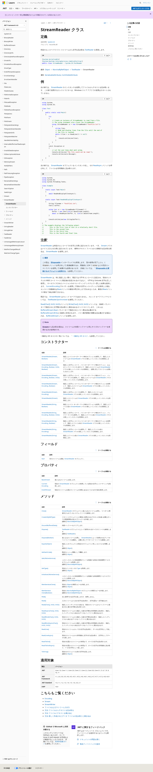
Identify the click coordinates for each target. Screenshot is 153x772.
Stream (104, 245)
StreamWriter (50, 704)
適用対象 (131, 46)
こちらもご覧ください (135, 49)
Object (47, 69)
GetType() (45, 568)
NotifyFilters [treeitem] (8, 166)
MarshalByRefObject (61, 69)
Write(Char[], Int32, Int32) (78, 304)
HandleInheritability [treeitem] (11, 140)
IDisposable (55, 262)
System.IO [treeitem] (7, 34)
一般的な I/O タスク (80, 336)
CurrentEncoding (53, 286)
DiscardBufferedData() (49, 525)
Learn (43, 23)
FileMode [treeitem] (7, 106)
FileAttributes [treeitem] (9, 91)
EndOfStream (46, 490)
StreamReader (56, 87)
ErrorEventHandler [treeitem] (10, 79)
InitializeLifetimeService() (50, 574)
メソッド (131, 43)
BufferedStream (52, 316)
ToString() (45, 652)
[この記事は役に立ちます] (128, 59)
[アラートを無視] (150, 14)
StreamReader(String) (49, 435)
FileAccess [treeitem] (7, 87)
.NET (49, 23)
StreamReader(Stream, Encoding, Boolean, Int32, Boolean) (51, 367)
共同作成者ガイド (55, 742)
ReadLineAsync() (47, 635)
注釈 (129, 32)
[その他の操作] (110, 23)
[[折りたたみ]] (26, 21)
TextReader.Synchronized (57, 299)
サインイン (147, 3)
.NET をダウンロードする (141, 8)
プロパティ (131, 40)
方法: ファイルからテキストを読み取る (59, 710)
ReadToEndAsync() (48, 645)
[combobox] (14, 25)
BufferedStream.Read (49, 310)
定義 (129, 27)
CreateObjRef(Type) (48, 517)
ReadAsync (97, 165)
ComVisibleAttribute (70, 75)
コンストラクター (134, 35)
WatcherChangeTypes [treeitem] (11, 253)
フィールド (131, 38)
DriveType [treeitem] (7, 68)
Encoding (48, 698)
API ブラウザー (58, 23)
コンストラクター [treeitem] (11, 207)
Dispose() (45, 529)
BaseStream (46, 480)
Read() (44, 601)
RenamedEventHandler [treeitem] (12, 185)
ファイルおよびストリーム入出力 (57, 707)
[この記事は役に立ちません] (130, 59)
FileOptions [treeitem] (8, 114)
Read (59, 289)
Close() (44, 511)
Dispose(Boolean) (48, 538)
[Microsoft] (3, 2)
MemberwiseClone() (48, 584)
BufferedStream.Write (49, 313)
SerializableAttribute (53, 75)
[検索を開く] (140, 3)
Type (78, 568)
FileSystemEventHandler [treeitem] (12, 129)
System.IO (51, 42)
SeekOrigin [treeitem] (8, 192)
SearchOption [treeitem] (9, 188)
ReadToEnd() (46, 642)
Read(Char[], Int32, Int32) (50, 304)
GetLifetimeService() (48, 558)
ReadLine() (45, 629)
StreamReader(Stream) (49, 398)
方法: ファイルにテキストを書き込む (58, 713)
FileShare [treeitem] (7, 117)
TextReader (89, 50)
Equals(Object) (47, 544)
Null (43, 459)
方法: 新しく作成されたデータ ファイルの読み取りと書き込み (68, 716)
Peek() (44, 597)
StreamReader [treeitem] (11, 204)
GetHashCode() (47, 552)
